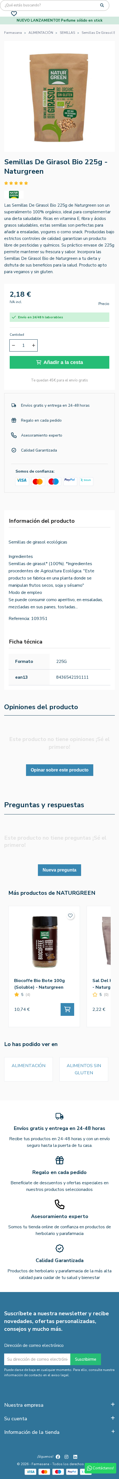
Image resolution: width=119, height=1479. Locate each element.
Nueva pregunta (59, 870)
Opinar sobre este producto (60, 770)
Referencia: (19, 619)
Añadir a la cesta (63, 362)
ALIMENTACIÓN (28, 1066)
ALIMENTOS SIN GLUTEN (84, 1069)
